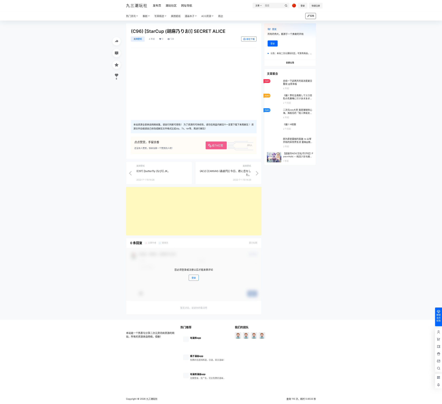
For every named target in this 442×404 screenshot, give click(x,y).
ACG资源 (206, 16)
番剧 (145, 16)
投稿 (312, 16)
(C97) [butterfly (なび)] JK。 (153, 171)
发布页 (157, 5)
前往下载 (250, 39)
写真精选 (159, 16)
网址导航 (186, 5)
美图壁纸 (138, 39)
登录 (303, 5)
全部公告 (290, 62)
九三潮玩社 (151, 398)
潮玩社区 (171, 5)
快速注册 (316, 5)
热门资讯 (131, 16)
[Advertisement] (193, 211)
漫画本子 (189, 16)
